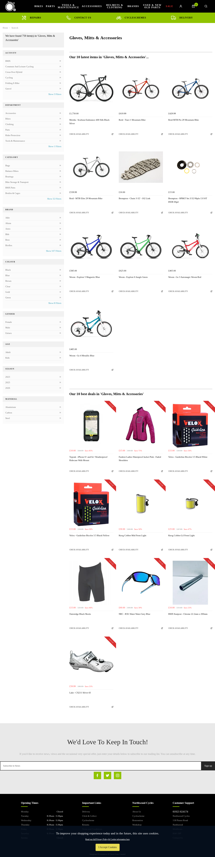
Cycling (9, 77)
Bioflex (8, 245)
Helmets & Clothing (114, 6)
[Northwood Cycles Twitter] (107, 775)
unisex (8, 333)
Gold (7, 292)
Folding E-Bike (12, 83)
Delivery (86, 811)
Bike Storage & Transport (17, 182)
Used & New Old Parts (152, 6)
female (8, 322)
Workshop (137, 824)
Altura (8, 223)
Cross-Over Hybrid (13, 72)
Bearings (9, 176)
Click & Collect (89, 816)
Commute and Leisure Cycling (19, 66)
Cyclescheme (88, 820)
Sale (169, 6)
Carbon (8, 412)
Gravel (8, 88)
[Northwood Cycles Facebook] (97, 775)
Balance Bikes (11, 171)
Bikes (38, 6)
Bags (7, 165)
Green (8, 297)
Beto (7, 240)
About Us (136, 811)
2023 (7, 377)
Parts (50, 6)
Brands (133, 6)
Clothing (9, 124)
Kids (7, 358)
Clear (7, 286)
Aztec (8, 229)
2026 (7, 388)
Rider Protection (12, 135)
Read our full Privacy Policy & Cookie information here (107, 839)
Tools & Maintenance (68, 6)
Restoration (137, 820)
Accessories (92, 6)
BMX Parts (10, 187)
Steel (7, 418)
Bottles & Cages (12, 193)
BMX (7, 61)
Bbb (7, 234)
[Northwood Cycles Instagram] (117, 775)
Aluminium (10, 407)
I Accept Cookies (107, 847)
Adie (7, 217)
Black (8, 270)
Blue (7, 275)
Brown (8, 281)
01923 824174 (180, 811)
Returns (85, 824)
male (7, 327)
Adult (8, 352)
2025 (7, 382)
